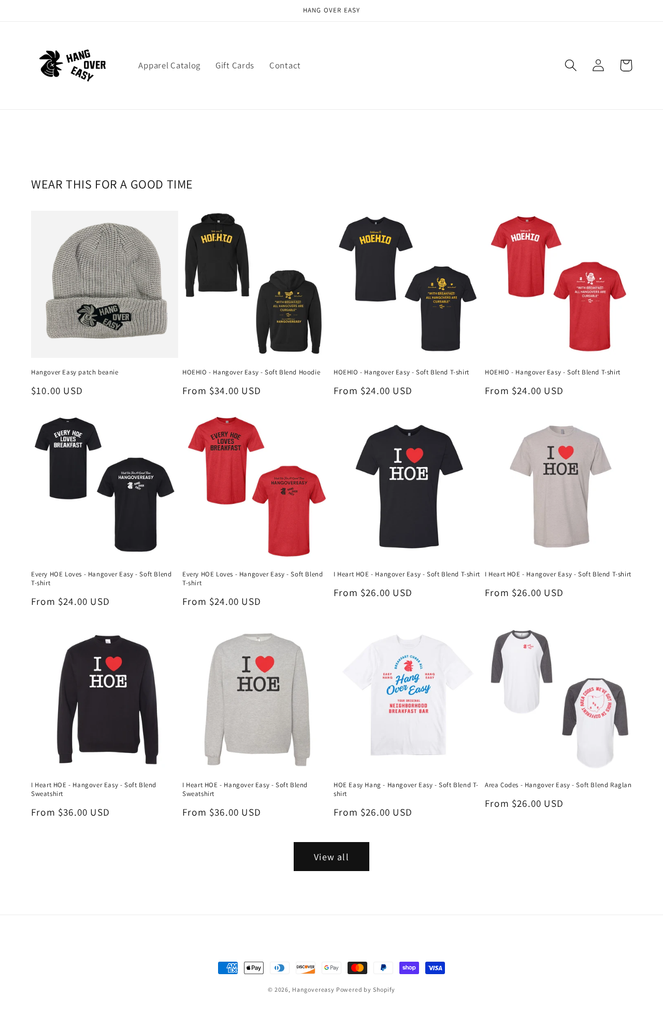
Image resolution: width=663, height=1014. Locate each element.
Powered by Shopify (365, 989)
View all (331, 857)
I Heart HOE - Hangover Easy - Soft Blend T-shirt (407, 574)
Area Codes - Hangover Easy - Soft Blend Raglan (558, 785)
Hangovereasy (314, 989)
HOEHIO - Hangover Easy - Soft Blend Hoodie (251, 372)
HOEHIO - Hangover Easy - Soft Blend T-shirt (401, 372)
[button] (571, 65)
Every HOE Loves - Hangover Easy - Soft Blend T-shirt (101, 578)
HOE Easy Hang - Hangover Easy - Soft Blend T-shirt (406, 789)
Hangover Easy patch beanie (75, 372)
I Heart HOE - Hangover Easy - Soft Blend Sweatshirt (93, 789)
